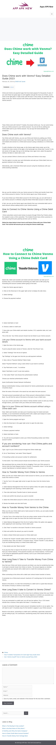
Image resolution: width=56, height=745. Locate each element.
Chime (6, 652)
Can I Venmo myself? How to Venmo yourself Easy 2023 (20, 657)
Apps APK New (46, 7)
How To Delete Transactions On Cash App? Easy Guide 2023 (22, 654)
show (12, 87)
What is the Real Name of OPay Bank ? (13, 728)
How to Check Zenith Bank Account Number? (15, 733)
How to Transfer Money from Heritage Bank (15, 736)
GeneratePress (37, 742)
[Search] (26, 713)
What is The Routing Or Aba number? (13, 726)
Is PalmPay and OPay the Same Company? (14, 731)
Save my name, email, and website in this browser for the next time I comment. (27, 698)
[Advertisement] (28, 28)
